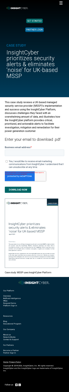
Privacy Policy (15, 362)
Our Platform (8, 291)
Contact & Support (11, 340)
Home (6, 362)
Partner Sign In (9, 353)
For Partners (8, 345)
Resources (8, 316)
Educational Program (12, 324)
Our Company (9, 329)
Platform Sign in (10, 306)
